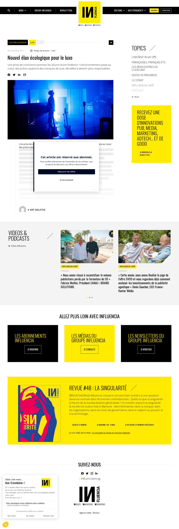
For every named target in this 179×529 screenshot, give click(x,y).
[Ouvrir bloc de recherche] (9, 10)
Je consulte (89, 349)
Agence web (85, 512)
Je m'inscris (146, 349)
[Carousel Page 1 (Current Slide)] (87, 297)
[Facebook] (9, 74)
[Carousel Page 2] (89, 297)
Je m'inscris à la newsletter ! (146, 153)
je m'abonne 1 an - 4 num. (106, 424)
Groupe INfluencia (43, 10)
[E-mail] (24, 74)
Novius (96, 512)
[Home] (89, 13)
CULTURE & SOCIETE (18, 42)
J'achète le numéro (79, 424)
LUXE (32, 42)
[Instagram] (92, 473)
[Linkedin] (19, 74)
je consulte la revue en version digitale (111, 432)
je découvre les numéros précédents (139, 424)
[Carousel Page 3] (92, 297)
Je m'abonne (32, 349)
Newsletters (66, 10)
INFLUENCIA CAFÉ (69, 266)
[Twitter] (14, 74)
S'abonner (154, 10)
